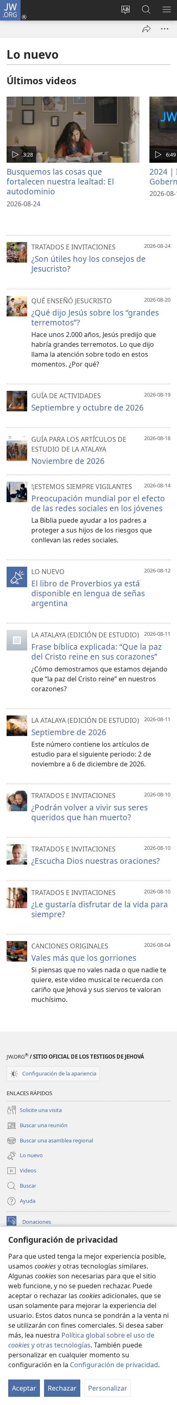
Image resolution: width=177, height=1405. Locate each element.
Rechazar (62, 1388)
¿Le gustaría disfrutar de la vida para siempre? (99, 909)
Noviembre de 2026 (68, 460)
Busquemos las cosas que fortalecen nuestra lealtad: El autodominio (60, 181)
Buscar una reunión (37, 1125)
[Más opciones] (164, 29)
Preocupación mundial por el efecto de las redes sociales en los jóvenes (98, 503)
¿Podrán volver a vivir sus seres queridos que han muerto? (89, 812)
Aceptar (24, 1388)
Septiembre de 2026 (68, 732)
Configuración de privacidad (114, 1364)
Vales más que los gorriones (83, 957)
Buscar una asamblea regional (50, 1141)
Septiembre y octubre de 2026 (87, 407)
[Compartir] (146, 29)
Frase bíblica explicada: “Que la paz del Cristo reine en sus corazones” (96, 651)
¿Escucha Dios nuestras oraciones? (95, 860)
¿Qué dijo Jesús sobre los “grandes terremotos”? (95, 317)
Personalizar (107, 1388)
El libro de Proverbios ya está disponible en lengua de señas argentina (88, 593)
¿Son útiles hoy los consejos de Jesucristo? (88, 263)
